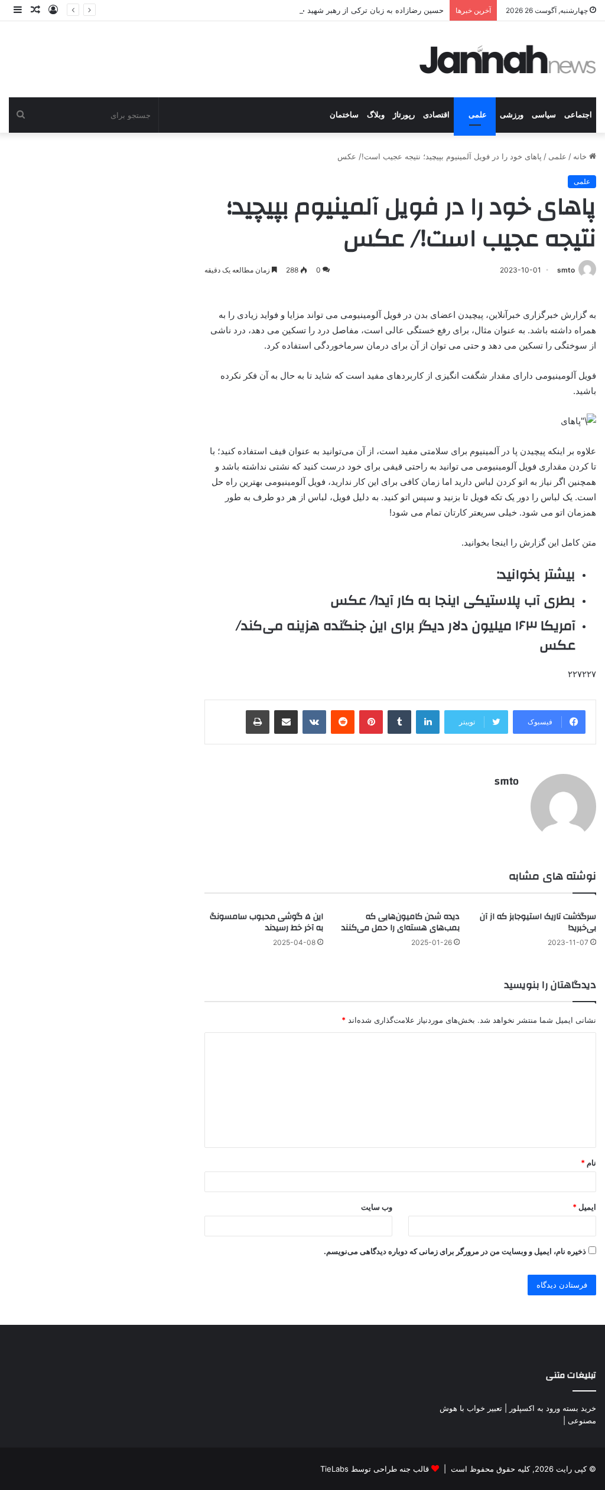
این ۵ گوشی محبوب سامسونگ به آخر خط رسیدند (266, 922)
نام (588, 1162)
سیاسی (544, 114)
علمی (478, 114)
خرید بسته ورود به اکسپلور (552, 1408)
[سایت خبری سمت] (508, 59)
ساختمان (344, 114)
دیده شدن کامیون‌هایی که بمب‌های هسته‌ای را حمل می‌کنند (400, 922)
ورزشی (511, 114)
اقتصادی (436, 114)
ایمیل (584, 1207)
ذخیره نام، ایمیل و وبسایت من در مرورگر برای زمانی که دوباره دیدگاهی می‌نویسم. (455, 1251)
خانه (581, 156)
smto (566, 269)
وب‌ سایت (376, 1207)
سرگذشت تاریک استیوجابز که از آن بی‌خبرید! (538, 922)
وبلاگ (376, 114)
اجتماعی (578, 114)
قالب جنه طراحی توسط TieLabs (374, 1468)
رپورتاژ (404, 114)
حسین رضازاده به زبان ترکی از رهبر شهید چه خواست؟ (354, 10)
